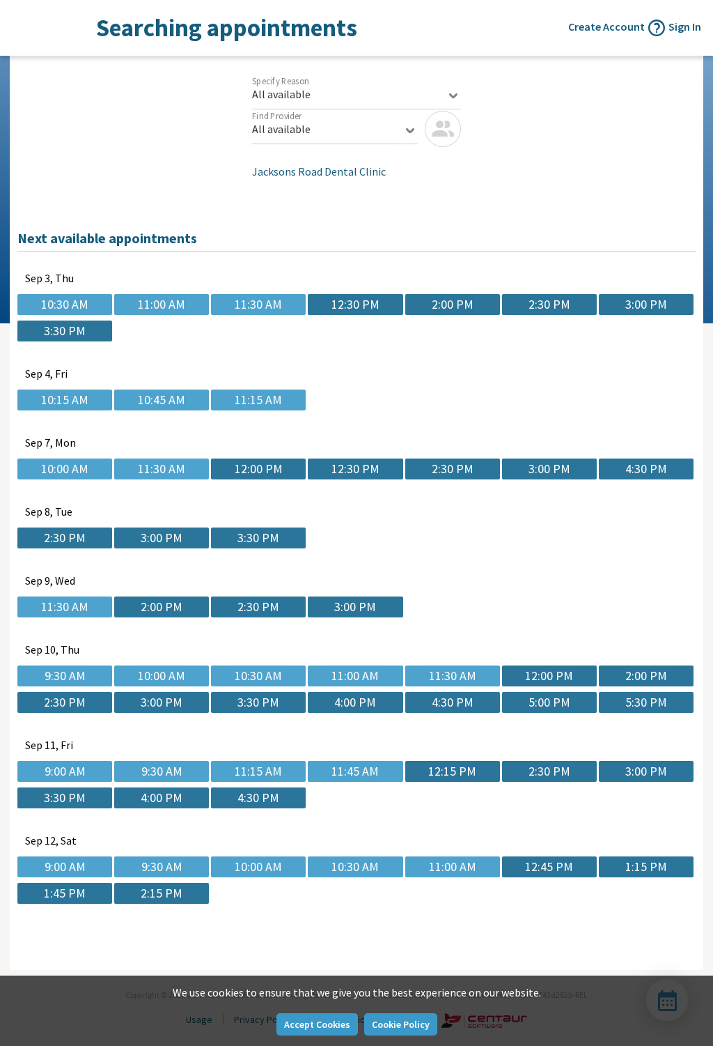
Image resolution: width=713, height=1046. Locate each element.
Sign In (684, 26)
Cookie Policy (401, 1024)
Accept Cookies (317, 1024)
